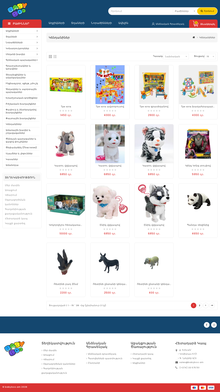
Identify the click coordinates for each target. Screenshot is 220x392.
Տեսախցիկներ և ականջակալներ (16, 76)
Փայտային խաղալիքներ (21, 118)
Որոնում (208, 11)
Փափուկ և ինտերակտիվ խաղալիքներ (21, 111)
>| (212, 305)
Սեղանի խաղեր (15, 54)
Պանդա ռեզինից (198, 225)
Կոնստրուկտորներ (17, 48)
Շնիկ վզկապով (110, 225)
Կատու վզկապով (65, 165)
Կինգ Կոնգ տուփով (198, 165)
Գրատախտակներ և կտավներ (18, 67)
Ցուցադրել (200, 56)
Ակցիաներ (139, 362)
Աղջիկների (57, 23)
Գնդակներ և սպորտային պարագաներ (21, 91)
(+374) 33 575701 (189, 367)
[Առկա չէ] (195, 162)
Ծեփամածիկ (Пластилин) (21, 147)
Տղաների (78, 23)
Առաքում (11, 190)
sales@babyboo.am (191, 362)
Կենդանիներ (14, 124)
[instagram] (214, 325)
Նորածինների (101, 23)
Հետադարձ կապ (16, 218)
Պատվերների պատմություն (105, 358)
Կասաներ (12, 159)
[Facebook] (207, 325)
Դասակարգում (162, 56)
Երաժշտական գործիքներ (22, 97)
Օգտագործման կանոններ (15, 202)
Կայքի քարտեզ (15, 223)
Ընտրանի (94, 362)
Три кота (66, 106)
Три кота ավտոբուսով (110, 106)
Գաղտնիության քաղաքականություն (18, 211)
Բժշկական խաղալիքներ (21, 103)
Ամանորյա (12, 165)
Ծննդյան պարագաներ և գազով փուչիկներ (21, 140)
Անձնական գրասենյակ (102, 353)
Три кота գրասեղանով (154, 106)
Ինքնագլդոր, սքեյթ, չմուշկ (22, 83)
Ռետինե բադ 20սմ (66, 284)
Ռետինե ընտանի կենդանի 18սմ (114, 284)
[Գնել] (63, 103)
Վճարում (11, 195)
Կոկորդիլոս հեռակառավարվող (70, 225)
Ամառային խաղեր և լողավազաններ (18, 132)
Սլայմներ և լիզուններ (19, 153)
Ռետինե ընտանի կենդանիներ (157, 284)
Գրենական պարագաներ (21, 60)
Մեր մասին (12, 185)
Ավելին (123, 23)
